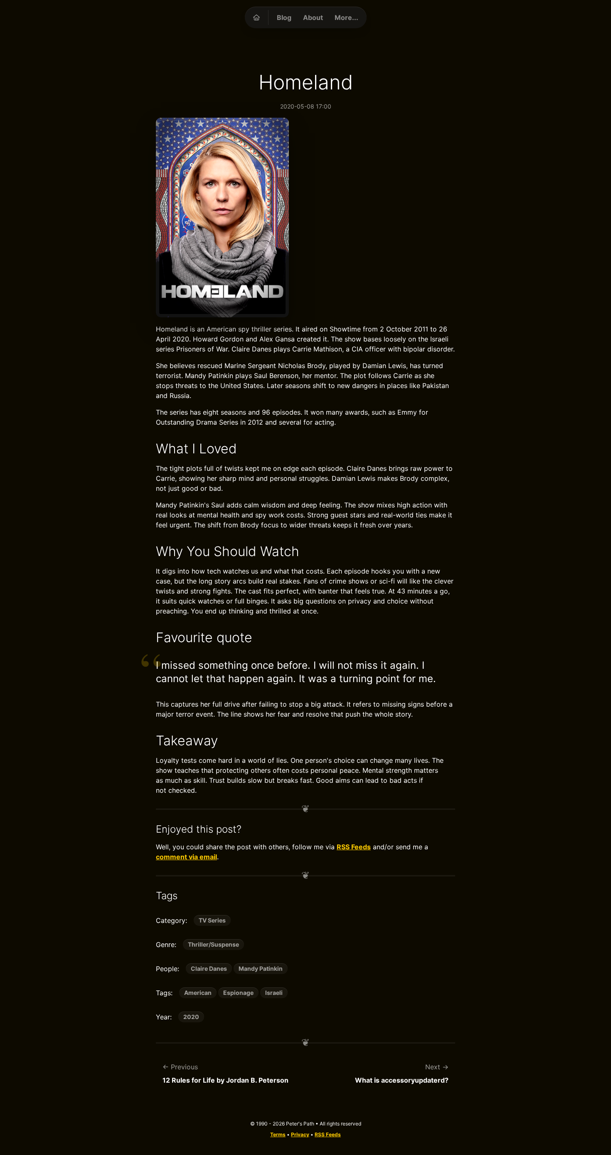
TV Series (212, 920)
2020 (191, 1016)
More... (346, 17)
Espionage (238, 992)
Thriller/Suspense (213, 944)
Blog (284, 17)
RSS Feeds (354, 847)
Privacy (300, 1134)
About (313, 17)
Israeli (274, 992)
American (198, 992)
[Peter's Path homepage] (256, 17)
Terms (278, 1134)
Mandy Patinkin (261, 968)
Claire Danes (209, 968)
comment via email (186, 857)
